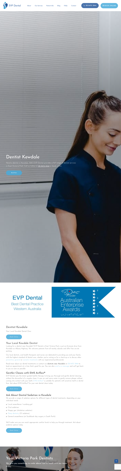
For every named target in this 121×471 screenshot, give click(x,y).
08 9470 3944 (91, 5)
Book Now (14, 173)
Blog (58, 6)
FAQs (65, 6)
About (29, 6)
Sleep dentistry (13, 413)
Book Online (14, 337)
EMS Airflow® (38, 381)
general (17, 360)
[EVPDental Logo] (12, 8)
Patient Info (50, 6)
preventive (10, 360)
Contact (73, 6)
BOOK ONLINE (110, 5)
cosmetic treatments (30, 360)
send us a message (62, 366)
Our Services (39, 6)
